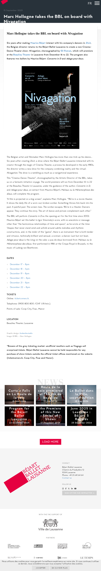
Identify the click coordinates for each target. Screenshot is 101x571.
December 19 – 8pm (19, 274)
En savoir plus (60, 568)
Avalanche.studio (26, 333)
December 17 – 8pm (19, 264)
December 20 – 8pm (20, 278)
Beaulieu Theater (21, 55)
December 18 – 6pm (20, 269)
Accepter (40, 568)
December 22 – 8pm (20, 287)
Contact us (67, 478)
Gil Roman (66, 51)
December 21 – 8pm (20, 283)
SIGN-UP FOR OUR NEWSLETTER (78, 493)
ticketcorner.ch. (22, 299)
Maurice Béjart (37, 43)
